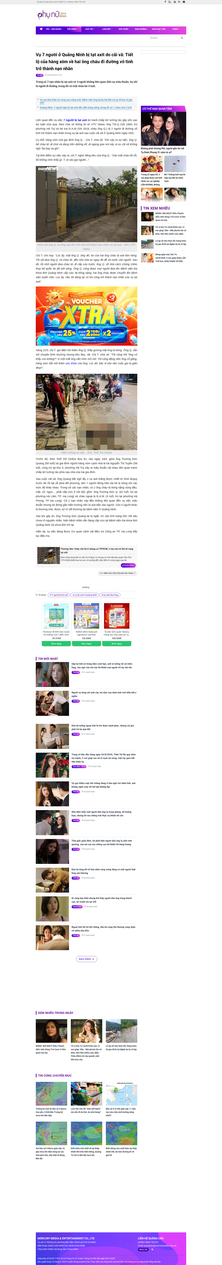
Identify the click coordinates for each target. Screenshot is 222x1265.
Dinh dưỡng (141, 29)
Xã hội (39, 75)
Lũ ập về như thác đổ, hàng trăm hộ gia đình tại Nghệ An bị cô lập (121, 1047)
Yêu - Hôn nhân (54, 29)
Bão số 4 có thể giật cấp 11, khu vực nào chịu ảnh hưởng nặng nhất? (121, 1112)
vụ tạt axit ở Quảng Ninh (85, 595)
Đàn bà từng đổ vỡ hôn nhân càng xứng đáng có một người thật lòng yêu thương (103, 871)
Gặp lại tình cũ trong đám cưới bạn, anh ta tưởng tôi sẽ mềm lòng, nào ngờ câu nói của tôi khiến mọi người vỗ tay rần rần (102, 665)
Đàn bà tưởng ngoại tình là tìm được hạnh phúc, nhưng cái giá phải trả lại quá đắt (103, 727)
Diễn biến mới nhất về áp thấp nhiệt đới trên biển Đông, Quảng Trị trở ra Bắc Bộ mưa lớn (86, 1151)
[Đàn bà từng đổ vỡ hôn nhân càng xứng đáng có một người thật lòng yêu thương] (52, 880)
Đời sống (72, 29)
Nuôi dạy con (158, 29)
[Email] (184, 1)
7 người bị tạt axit (75, 120)
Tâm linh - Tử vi (79, 767)
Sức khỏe (124, 29)
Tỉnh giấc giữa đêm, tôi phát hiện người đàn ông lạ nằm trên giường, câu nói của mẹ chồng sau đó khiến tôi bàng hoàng (102, 842)
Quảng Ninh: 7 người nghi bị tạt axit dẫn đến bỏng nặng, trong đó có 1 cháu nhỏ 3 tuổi (86, 107)
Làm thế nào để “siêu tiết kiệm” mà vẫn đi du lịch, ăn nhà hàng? (86, 1110)
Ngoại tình (77, 907)
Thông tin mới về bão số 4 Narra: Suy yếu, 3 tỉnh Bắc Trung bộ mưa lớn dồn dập (51, 1112)
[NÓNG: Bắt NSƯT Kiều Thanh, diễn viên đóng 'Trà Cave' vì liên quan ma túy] (51, 1031)
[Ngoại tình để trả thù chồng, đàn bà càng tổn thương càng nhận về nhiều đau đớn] (52, 937)
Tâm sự (76, 672)
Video (175, 29)
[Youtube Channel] (175, 1)
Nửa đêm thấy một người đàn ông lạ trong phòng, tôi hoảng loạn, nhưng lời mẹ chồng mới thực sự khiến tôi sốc (101, 814)
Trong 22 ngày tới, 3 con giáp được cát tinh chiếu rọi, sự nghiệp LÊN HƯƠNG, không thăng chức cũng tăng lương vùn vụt (151, 183)
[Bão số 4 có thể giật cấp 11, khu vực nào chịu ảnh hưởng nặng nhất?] (121, 1093)
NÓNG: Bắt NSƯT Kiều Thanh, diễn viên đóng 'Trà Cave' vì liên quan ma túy (51, 1049)
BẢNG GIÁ (143, 1250)
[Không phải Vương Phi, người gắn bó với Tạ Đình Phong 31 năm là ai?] (163, 129)
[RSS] (180, 1)
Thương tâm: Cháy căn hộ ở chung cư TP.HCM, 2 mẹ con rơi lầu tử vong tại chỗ (97, 551)
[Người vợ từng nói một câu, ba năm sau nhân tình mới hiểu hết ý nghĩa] (52, 703)
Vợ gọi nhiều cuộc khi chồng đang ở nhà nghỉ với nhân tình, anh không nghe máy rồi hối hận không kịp (103, 785)
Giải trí (89, 29)
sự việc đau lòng (110, 595)
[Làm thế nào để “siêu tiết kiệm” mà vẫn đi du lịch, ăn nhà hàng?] (86, 1093)
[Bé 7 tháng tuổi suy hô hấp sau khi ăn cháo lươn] (175, 164)
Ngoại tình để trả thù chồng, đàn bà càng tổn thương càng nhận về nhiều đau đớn (103, 929)
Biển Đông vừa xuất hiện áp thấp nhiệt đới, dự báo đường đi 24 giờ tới (121, 1151)
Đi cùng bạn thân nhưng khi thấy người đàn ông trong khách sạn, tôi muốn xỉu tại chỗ (102, 900)
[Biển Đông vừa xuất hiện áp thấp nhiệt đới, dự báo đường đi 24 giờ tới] (121, 1133)
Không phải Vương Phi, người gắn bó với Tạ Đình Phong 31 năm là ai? (162, 150)
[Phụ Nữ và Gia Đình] (52, 15)
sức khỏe (71, 363)
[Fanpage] (166, 1)
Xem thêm (129, 565)
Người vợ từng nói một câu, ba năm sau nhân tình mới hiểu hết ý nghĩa (104, 694)
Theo (116, 573)
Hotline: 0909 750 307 (76, 2)
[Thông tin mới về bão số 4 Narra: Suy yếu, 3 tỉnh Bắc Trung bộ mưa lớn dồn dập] (51, 1093)
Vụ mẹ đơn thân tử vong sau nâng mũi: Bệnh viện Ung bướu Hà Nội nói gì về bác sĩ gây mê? (86, 101)
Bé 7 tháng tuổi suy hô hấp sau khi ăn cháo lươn (174, 178)
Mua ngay (56, 643)
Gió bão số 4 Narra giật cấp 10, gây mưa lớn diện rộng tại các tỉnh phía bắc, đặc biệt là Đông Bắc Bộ (50, 1153)
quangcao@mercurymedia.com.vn (160, 1245)
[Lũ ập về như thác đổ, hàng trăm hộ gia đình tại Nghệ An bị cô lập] (121, 1031)
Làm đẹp (106, 29)
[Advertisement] (126, 15)
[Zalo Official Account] (171, 1)
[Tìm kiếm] (182, 38)
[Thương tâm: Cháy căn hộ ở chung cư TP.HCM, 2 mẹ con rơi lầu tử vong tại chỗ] (48, 557)
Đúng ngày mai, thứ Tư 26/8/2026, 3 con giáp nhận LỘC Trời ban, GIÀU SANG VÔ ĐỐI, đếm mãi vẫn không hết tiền (170, 259)
